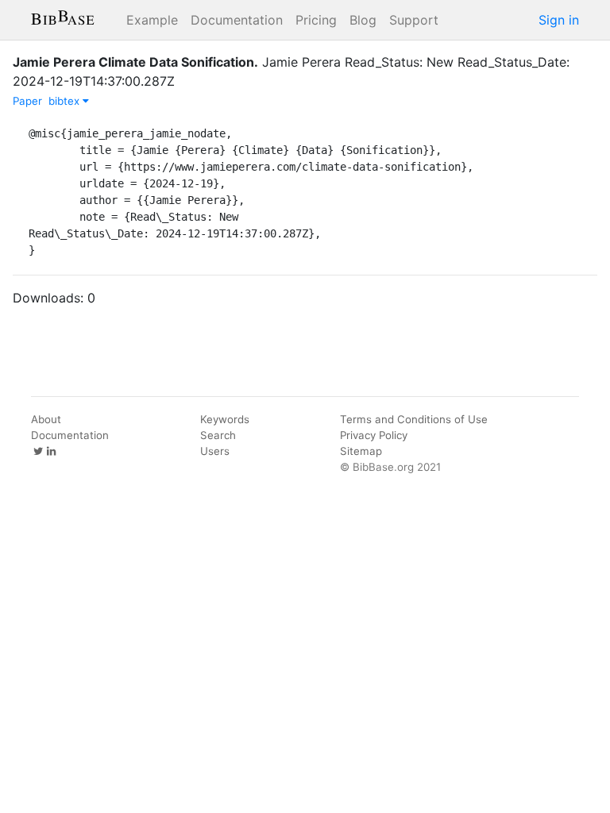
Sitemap (361, 451)
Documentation (237, 20)
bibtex (65, 100)
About (46, 419)
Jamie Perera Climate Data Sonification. (135, 62)
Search (218, 435)
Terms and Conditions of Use (414, 419)
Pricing (316, 20)
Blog (362, 20)
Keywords (224, 419)
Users (215, 451)
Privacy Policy (373, 435)
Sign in (559, 20)
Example (152, 20)
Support (413, 20)
